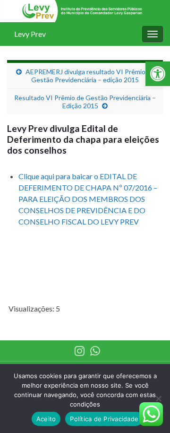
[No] (158, 398)
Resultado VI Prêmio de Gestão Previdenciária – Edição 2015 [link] (85, 102)
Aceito (46, 419)
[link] (157, 73)
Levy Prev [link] (30, 33)
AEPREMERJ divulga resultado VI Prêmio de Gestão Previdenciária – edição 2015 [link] (90, 76)
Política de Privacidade (104, 419)
